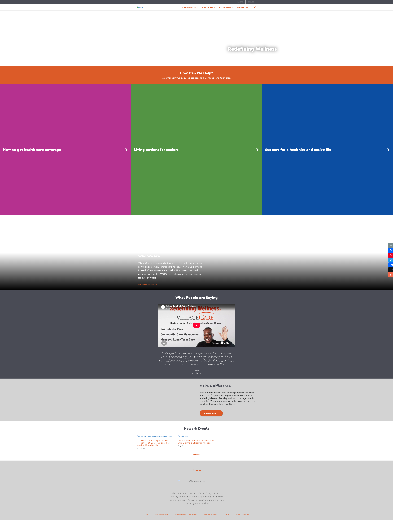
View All (196, 454)
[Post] (390, 269)
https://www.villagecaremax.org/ (65, 149)
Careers (240, 2)
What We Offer (189, 7)
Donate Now (210, 413)
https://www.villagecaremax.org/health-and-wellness (327, 149)
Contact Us (196, 470)
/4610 (196, 149)
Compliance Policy (210, 514)
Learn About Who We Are (147, 284)
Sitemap (226, 514)
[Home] (150, 7)
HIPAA (146, 514)
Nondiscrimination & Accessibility (186, 514)
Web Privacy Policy (161, 514)
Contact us (242, 7)
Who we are (207, 7)
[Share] (390, 264)
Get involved (225, 7)
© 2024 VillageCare (242, 514)
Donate (251, 2)
